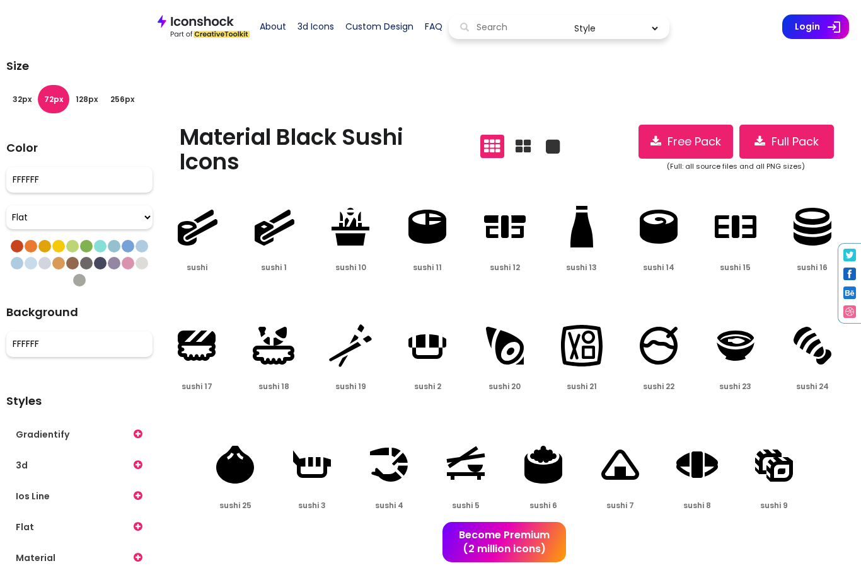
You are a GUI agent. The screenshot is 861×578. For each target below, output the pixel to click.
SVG (213, 291)
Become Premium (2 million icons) (504, 542)
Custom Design (379, 26)
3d (22, 465)
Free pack (691, 141)
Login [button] (822, 27)
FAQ (433, 26)
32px (22, 99)
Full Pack (792, 141)
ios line (33, 496)
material (35, 558)
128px (87, 99)
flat (25, 527)
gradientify (42, 434)
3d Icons (316, 26)
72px (53, 99)
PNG (179, 291)
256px (122, 99)
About (273, 26)
